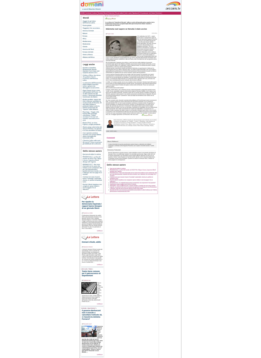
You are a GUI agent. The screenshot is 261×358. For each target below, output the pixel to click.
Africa (84, 38)
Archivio (158, 13)
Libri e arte (128, 13)
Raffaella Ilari (87, 280)
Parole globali (87, 25)
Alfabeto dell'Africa (89, 57)
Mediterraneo (87, 41)
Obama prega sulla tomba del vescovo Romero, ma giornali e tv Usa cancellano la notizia (92, 128)
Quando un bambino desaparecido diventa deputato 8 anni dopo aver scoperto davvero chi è (91, 70)
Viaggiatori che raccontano (91, 28)
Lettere (94, 13)
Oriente (85, 46)
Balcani (85, 33)
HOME (82, 13)
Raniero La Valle (88, 213)
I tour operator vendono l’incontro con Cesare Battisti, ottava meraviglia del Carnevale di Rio (92, 135)
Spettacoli (135, 13)
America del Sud (114, 16)
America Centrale (88, 30)
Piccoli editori (119, 13)
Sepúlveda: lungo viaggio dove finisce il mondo (123, 184)
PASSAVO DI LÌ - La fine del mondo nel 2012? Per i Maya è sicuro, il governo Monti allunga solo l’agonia (92, 159)
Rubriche (111, 13)
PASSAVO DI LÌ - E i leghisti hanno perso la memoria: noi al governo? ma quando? (133, 182)
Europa (85, 36)
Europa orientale (88, 52)
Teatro (90, 269)
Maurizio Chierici (88, 247)
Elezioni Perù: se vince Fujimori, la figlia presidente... (92, 123)
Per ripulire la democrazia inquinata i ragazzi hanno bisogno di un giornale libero (92, 205)
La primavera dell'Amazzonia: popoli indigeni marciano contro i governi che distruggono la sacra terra (92, 85)
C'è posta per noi (145, 13)
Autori (153, 13)
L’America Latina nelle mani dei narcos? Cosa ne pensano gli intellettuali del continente (92, 142)
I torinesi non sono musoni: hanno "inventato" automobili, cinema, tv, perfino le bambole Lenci (92, 179)
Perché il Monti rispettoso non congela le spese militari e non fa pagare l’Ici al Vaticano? (92, 187)
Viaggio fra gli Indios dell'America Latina (89, 22)
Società (100, 13)
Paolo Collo (110, 34)
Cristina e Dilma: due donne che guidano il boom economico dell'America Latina (92, 77)
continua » (100, 230)
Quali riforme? (92, 308)
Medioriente (86, 44)
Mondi (106, 13)
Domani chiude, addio (91, 242)
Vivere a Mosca (88, 54)
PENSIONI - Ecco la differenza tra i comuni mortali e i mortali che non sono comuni (132, 185)
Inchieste (88, 13)
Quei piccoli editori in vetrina (92, 154)
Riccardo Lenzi (87, 324)
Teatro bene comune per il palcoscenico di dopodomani (91, 273)
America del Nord (88, 49)
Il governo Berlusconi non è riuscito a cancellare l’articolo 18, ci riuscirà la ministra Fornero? (92, 314)
